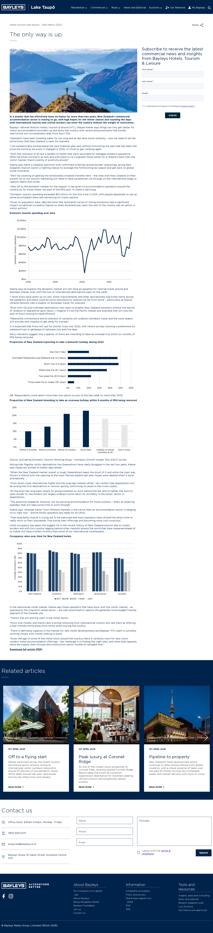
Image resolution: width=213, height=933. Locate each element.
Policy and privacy (136, 894)
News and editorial (189, 899)
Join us (77, 909)
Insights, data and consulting (194, 895)
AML (128, 909)
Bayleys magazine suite (191, 902)
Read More (15, 787)
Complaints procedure (138, 891)
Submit (203, 852)
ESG (128, 905)
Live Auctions (186, 906)
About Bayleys (81, 898)
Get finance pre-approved (193, 910)
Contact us (79, 913)
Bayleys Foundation (84, 905)
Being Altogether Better (86, 902)
